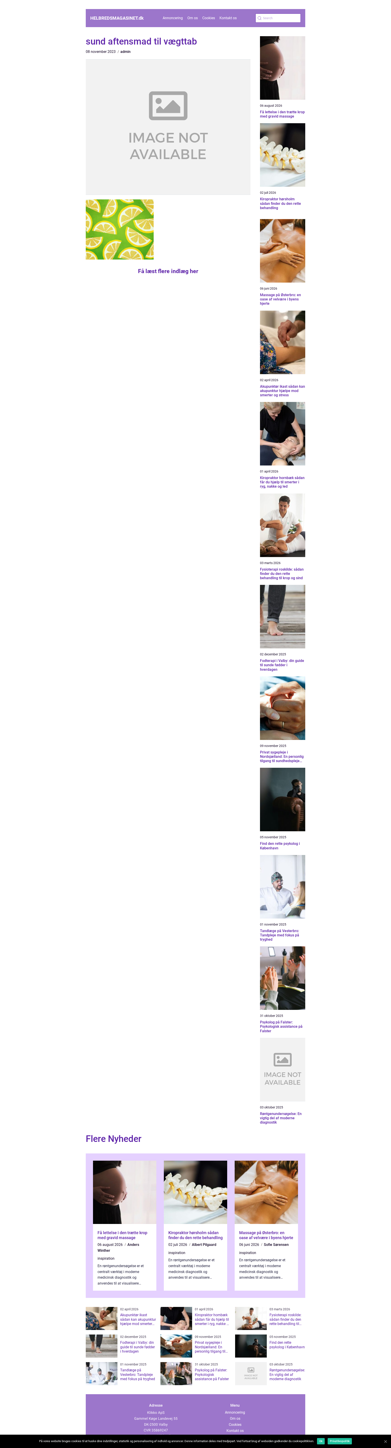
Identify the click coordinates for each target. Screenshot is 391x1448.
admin (125, 52)
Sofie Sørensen (276, 1244)
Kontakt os (228, 18)
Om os (192, 18)
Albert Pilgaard (204, 1244)
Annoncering (173, 18)
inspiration (106, 1258)
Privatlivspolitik (340, 1441)
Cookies (208, 18)
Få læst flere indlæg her (168, 271)
